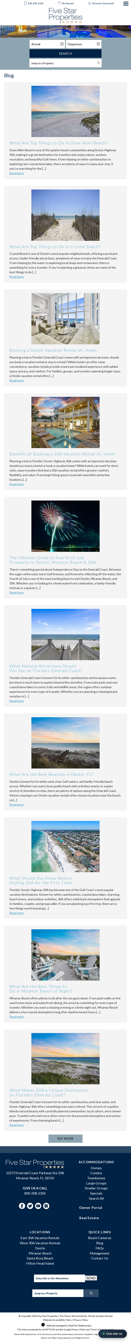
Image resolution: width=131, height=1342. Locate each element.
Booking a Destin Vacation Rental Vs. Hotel (53, 350)
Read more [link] (16, 173)
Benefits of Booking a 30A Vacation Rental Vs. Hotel (62, 453)
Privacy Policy (81, 1320)
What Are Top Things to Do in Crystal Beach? (54, 246)
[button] (126, 13)
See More (65, 1138)
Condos (96, 1173)
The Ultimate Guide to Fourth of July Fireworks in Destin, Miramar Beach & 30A (52, 560)
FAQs (100, 1248)
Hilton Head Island (40, 1263)
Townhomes (96, 1178)
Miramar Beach (40, 1253)
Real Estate (89, 1218)
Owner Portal (90, 1207)
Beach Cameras (99, 1238)
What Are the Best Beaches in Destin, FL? (51, 774)
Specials (96, 1193)
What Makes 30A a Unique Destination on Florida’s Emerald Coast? (48, 1092)
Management (100, 1253)
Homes (96, 1168)
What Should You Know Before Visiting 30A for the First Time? (41, 880)
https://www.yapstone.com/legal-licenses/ (71, 1338)
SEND (91, 1278)
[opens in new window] (23, 1208)
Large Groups (96, 1183)
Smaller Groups (96, 1188)
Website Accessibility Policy (57, 1320)
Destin (40, 1248)
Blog (99, 1243)
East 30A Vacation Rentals (40, 1238)
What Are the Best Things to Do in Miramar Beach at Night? (40, 989)
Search (65, 53)
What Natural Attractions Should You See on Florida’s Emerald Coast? (46, 668)
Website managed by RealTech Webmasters (69, 1325)
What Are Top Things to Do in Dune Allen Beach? (58, 142)
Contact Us (99, 1258)
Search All (96, 1198)
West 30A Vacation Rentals (40, 1243)
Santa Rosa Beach (40, 1258)
